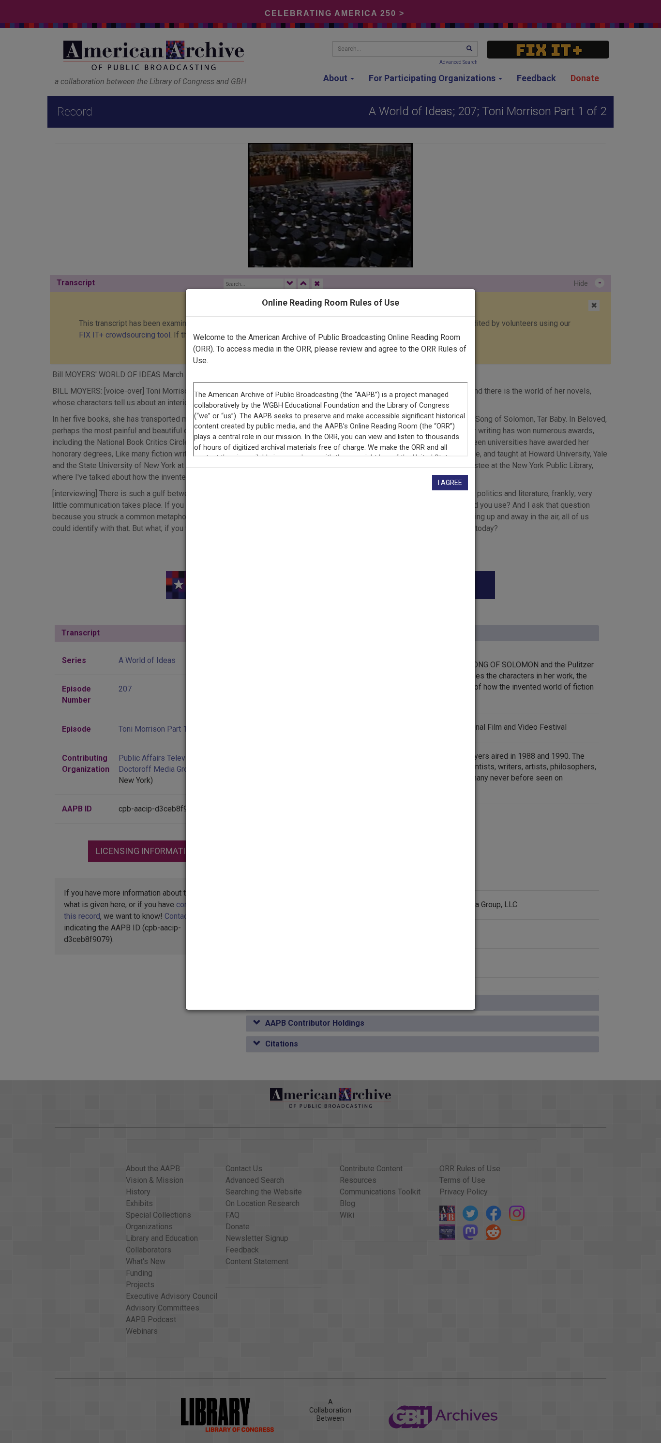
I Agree (450, 482)
